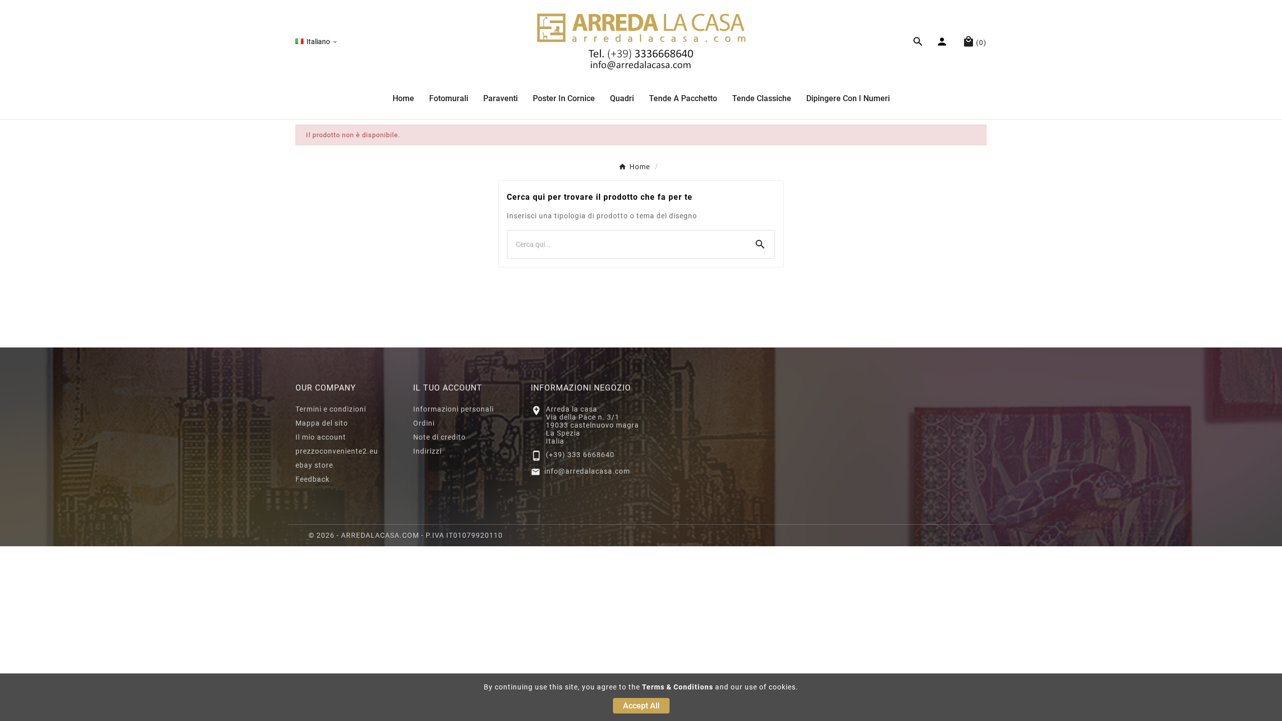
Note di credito (439, 437)
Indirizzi (427, 451)
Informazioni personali (453, 409)
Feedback (312, 479)
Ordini (424, 423)
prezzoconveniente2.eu (336, 451)
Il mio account (320, 437)
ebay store (314, 465)
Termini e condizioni (330, 409)
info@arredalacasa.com (587, 471)
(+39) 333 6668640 (580, 455)
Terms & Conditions (677, 687)
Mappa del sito (321, 423)
